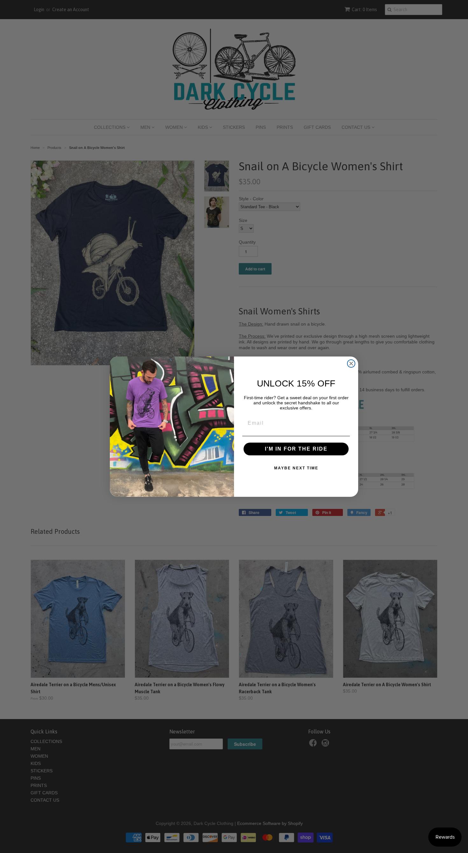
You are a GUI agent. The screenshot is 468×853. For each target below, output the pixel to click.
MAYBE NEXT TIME (296, 468)
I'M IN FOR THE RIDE (296, 449)
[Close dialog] (351, 363)
